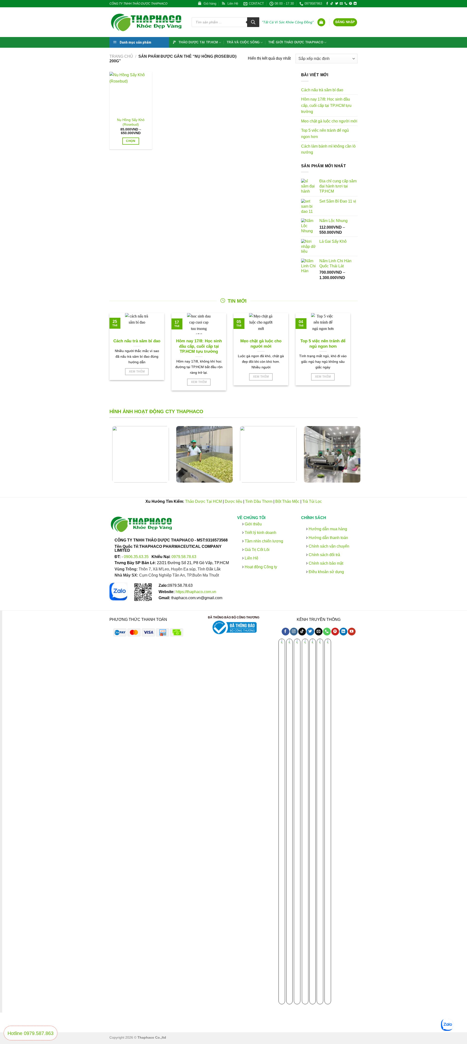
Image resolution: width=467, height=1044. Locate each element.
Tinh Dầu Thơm (258, 501)
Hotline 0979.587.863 (31, 1033)
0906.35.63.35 (137, 556)
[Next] (363, 458)
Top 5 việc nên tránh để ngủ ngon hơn (325, 133)
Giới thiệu (253, 524)
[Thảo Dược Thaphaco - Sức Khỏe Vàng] (146, 22)
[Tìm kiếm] (253, 22)
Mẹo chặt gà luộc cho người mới (329, 121)
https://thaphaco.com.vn (196, 591)
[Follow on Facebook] (327, 3)
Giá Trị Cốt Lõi (257, 550)
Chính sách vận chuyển (328, 546)
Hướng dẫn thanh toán (327, 537)
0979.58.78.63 (183, 556)
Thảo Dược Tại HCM (203, 501)
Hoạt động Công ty (260, 567)
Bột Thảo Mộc (287, 501)
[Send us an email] (341, 3)
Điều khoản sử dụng (325, 572)
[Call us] (345, 3)
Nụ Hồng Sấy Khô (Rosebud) (130, 122)
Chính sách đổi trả (323, 555)
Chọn (130, 141)
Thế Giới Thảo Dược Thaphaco (295, 42)
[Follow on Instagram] (293, 631)
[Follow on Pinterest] (350, 3)
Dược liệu (233, 501)
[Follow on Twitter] (336, 3)
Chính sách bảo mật (325, 563)
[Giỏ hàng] (321, 22)
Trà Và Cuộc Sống (243, 42)
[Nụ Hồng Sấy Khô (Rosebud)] (130, 93)
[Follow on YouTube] (351, 631)
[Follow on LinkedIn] (355, 3)
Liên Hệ (251, 558)
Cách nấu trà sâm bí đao (322, 90)
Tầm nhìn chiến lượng (264, 541)
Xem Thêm (137, 371)
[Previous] (103, 458)
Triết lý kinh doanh (260, 532)
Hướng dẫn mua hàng (327, 529)
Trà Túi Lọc (312, 501)
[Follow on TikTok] (331, 3)
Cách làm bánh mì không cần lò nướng (328, 149)
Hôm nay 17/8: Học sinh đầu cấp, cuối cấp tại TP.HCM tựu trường (326, 105)
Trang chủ (121, 56)
